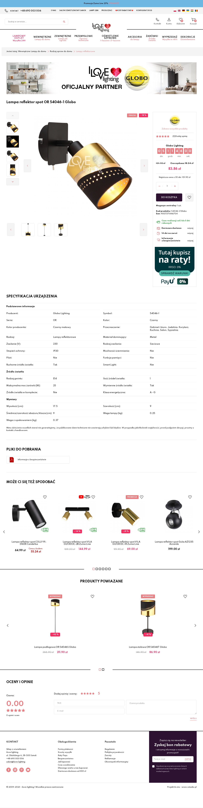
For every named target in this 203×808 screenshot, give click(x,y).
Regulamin (110, 749)
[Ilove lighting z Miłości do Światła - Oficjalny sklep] (101, 27)
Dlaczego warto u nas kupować (73, 768)
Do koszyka (169, 197)
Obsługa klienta (67, 742)
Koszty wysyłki (65, 752)
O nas (53, 10)
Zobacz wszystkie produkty (174, 129)
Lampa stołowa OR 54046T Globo (148, 647)
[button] (12, 115)
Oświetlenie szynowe (110, 38)
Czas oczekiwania (66, 765)
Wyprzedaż (169, 38)
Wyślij (193, 718)
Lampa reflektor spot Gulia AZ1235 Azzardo (174, 543)
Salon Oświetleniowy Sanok (72, 10)
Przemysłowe (83, 38)
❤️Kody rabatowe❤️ (124, 10)
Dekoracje (187, 38)
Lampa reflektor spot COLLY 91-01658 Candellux (29, 543)
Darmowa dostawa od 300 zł (72, 771)
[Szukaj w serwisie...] (64, 22)
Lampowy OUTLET (19, 38)
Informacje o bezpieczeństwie (32, 460)
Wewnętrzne (42, 38)
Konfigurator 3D (144, 10)
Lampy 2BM (93, 10)
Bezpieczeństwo (65, 759)
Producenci (107, 10)
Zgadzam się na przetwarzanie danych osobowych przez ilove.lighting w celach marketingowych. (171, 768)
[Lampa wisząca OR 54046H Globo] (28, 229)
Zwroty (108, 755)
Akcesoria (135, 38)
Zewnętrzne (62, 38)
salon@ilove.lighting (15, 762)
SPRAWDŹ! (114, 3)
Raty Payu (62, 755)
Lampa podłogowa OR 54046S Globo (55, 647)
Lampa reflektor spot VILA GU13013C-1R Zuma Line (125, 543)
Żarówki (152, 38)
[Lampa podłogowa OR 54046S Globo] (44, 229)
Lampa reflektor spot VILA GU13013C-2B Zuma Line (77, 543)
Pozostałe (110, 742)
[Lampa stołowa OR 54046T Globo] (60, 229)
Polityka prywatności (114, 752)
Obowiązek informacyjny (116, 762)
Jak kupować (64, 762)
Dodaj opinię (181, 136)
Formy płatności (65, 749)
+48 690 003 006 (30, 11)
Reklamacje (110, 759)
